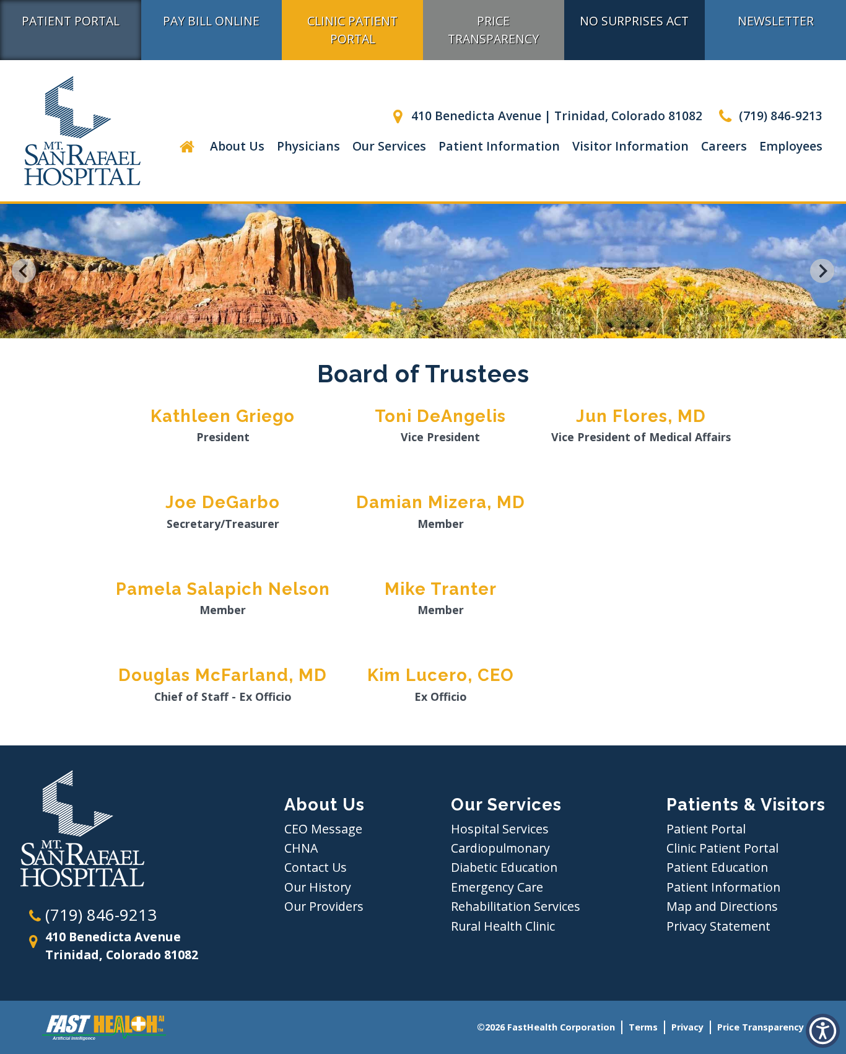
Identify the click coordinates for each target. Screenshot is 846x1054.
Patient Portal (71, 20)
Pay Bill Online (211, 20)
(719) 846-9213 (779, 115)
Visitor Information (630, 146)
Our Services (389, 146)
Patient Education (717, 867)
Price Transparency (493, 29)
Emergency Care (497, 887)
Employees (790, 146)
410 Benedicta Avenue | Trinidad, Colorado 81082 (555, 115)
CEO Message (323, 828)
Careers (724, 146)
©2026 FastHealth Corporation (546, 1027)
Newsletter (776, 20)
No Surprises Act (634, 20)
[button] (186, 146)
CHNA (301, 848)
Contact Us (315, 867)
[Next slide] (822, 271)
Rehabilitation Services (515, 906)
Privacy (687, 1027)
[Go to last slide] (24, 271)
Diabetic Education (504, 867)
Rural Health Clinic (503, 926)
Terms (643, 1027)
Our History (317, 887)
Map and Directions (722, 906)
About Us (237, 146)
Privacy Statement (718, 926)
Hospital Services (500, 828)
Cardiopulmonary (500, 848)
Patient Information (499, 146)
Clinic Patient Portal (352, 29)
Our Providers (324, 906)
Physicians (308, 146)
